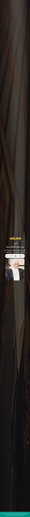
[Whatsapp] (26, 513)
